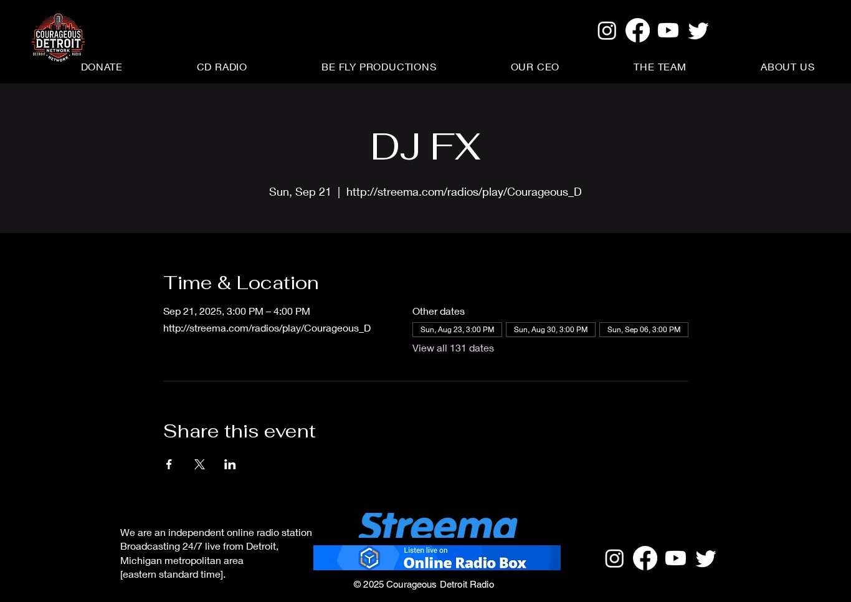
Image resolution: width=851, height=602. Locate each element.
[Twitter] (699, 30)
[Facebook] (637, 30)
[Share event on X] (200, 464)
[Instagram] (607, 30)
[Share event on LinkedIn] (230, 464)
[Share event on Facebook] (169, 464)
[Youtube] (668, 30)
